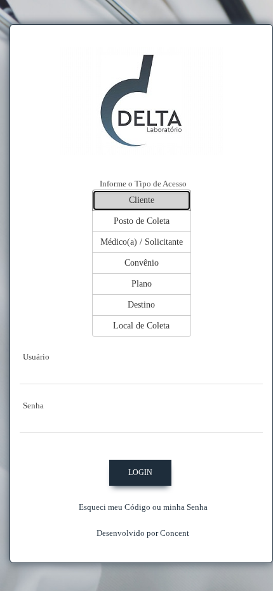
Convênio (141, 263)
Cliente (141, 200)
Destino (141, 304)
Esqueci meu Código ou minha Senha (143, 507)
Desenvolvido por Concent (143, 533)
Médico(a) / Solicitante (141, 242)
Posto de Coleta (142, 221)
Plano (141, 284)
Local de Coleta (141, 325)
